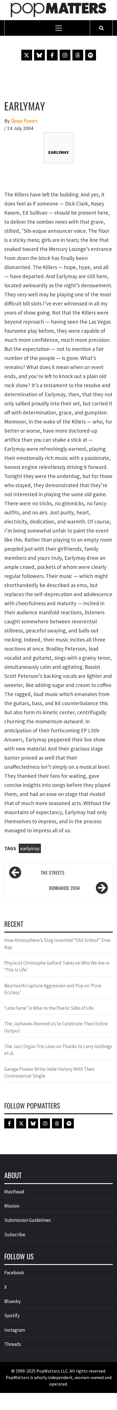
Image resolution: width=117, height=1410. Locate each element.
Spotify (12, 1315)
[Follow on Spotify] (90, 55)
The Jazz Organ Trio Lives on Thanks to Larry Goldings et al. (58, 1049)
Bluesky (12, 1301)
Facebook (14, 1272)
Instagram (14, 1330)
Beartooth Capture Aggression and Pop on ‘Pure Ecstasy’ (52, 989)
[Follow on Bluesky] (39, 55)
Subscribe (14, 1234)
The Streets (52, 872)
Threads (12, 1344)
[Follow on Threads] (77, 55)
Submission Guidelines (27, 1220)
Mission (11, 1206)
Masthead (14, 1192)
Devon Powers (24, 120)
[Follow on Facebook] (52, 55)
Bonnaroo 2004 (64, 888)
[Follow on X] (26, 55)
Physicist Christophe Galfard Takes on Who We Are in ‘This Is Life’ (56, 966)
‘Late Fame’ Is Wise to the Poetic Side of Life (49, 1008)
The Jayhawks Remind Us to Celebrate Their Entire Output (56, 1027)
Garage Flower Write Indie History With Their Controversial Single (49, 1072)
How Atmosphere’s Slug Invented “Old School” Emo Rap (57, 943)
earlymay (29, 848)
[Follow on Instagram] (65, 55)
